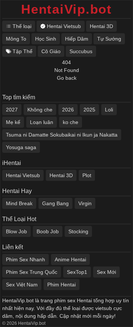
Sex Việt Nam (22, 285)
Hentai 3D (61, 175)
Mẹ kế (13, 122)
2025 (89, 110)
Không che (39, 110)
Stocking (78, 231)
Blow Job (16, 231)
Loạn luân (41, 122)
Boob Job (48, 231)
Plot (86, 175)
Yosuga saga (21, 147)
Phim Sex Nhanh (25, 259)
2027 (12, 110)
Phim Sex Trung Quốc (31, 272)
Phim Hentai (61, 285)
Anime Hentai (70, 259)
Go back (66, 78)
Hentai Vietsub (23, 175)
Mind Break (19, 203)
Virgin (85, 203)
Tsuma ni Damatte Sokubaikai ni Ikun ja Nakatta (61, 135)
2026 (68, 110)
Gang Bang (55, 203)
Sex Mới (106, 272)
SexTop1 (77, 272)
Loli (109, 110)
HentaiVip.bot (66, 9)
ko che (70, 122)
